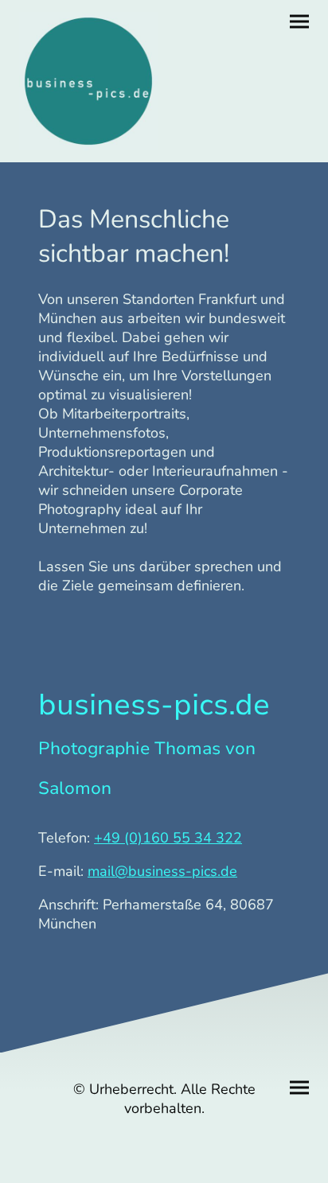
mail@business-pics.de (162, 871)
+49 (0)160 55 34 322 (168, 837)
